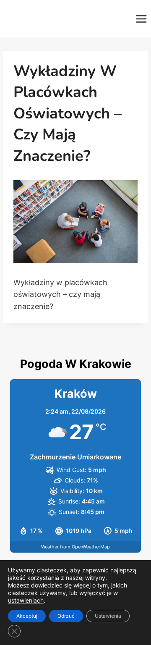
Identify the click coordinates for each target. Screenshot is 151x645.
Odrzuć (66, 616)
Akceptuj (26, 616)
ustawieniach (26, 600)
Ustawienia (108, 616)
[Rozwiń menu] (141, 18)
